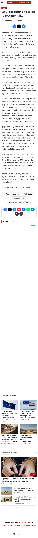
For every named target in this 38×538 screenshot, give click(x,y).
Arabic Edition (8, 20)
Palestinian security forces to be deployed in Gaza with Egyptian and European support (9, 438)
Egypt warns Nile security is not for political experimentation (26, 438)
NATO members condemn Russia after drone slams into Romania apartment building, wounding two (9, 415)
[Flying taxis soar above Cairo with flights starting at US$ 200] (6, 491)
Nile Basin (28, 194)
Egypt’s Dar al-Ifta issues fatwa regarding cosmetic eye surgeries (25, 499)
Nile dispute (19, 198)
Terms (19, 529)
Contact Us (18, 526)
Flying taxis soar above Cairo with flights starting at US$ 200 (25, 489)
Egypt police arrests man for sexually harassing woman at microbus (18, 480)
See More (19, 508)
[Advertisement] (19, 310)
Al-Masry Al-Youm (23, 522)
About (4, 526)
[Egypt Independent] (19, 2)
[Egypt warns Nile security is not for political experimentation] (28, 429)
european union (13, 194)
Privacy (33, 526)
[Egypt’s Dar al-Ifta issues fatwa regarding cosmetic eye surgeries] (6, 499)
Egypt (4, 8)
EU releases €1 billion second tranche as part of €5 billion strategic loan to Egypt (28, 414)
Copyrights (26, 526)
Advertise (10, 526)
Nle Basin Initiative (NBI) (19, 202)
